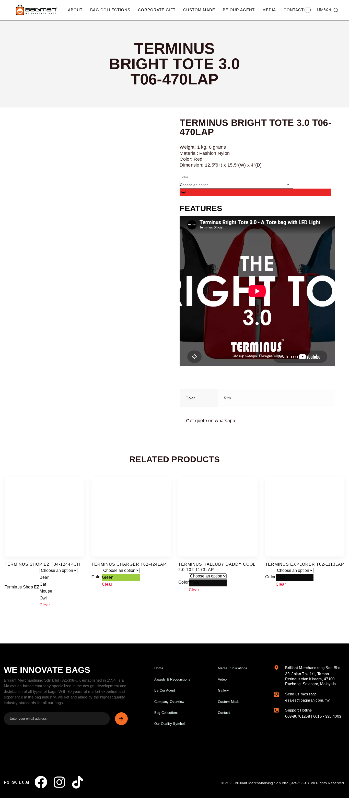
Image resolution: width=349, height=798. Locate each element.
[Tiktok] (77, 782)
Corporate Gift (157, 10)
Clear (45, 605)
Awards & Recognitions (172, 679)
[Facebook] (40, 782)
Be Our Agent (239, 10)
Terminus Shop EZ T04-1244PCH (42, 564)
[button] (327, 10)
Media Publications (232, 668)
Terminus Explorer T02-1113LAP (304, 564)
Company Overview (169, 702)
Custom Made (199, 10)
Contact (294, 10)
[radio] (255, 192)
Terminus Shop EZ (22, 587)
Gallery (223, 690)
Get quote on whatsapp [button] (210, 420)
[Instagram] (59, 782)
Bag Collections (110, 10)
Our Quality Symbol (169, 724)
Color (184, 177)
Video (222, 679)
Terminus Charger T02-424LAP (128, 564)
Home (158, 668)
